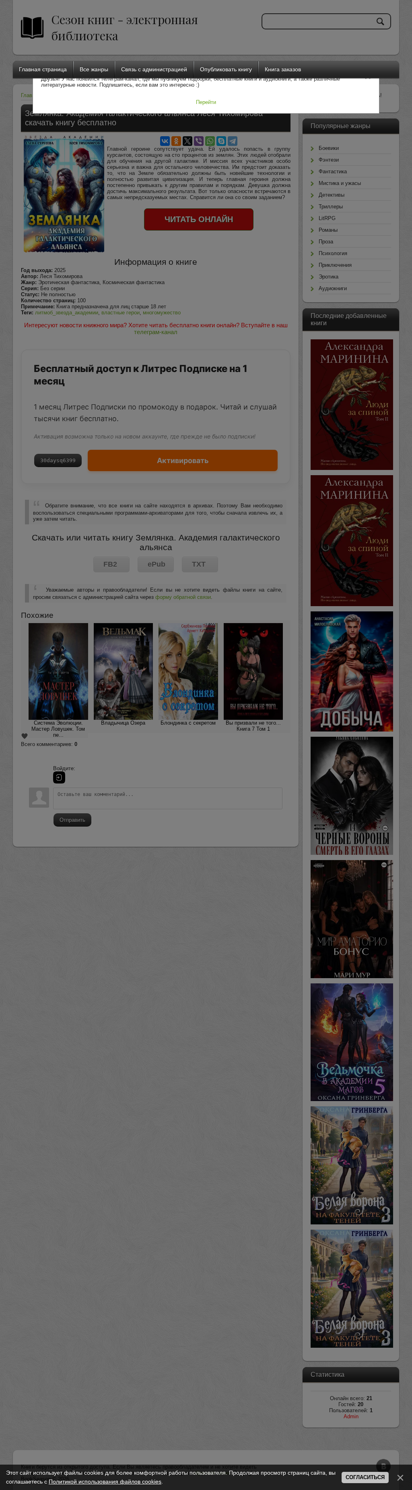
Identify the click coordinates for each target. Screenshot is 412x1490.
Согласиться (365, 1477)
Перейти (206, 102)
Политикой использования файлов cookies (105, 1481)
